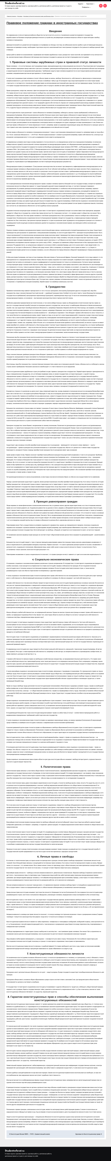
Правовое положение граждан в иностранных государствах (52, 23)
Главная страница (11, 16)
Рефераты (86, 7)
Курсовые (90, 4)
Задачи (80, 4)
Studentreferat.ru (14, 3)
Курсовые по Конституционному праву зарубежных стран (38, 16)
